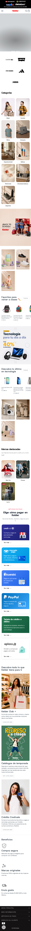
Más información (8, 912)
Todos (25, 298)
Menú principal (7, 908)
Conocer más (7, 722)
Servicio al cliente (9, 920)
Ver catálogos (8, 776)
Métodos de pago (8, 916)
